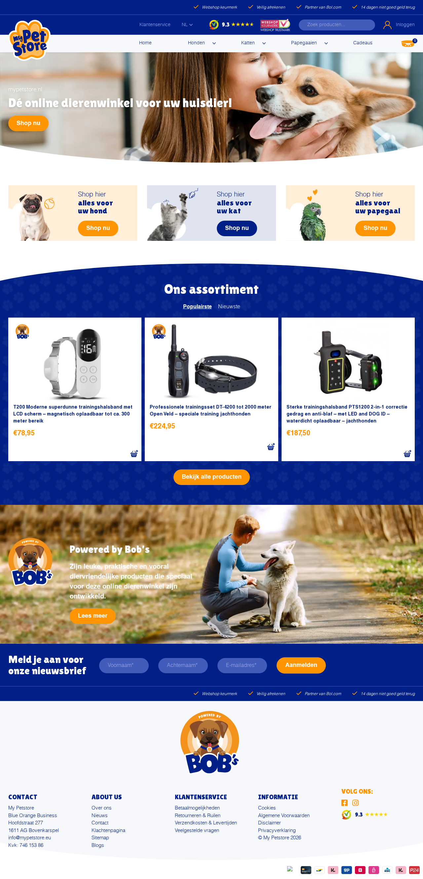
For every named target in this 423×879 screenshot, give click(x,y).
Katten (248, 43)
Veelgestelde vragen (197, 830)
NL (185, 24)
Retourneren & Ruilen (197, 815)
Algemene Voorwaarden (284, 815)
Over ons (102, 808)
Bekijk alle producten (212, 477)
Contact (100, 822)
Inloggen (405, 24)
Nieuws (100, 815)
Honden (196, 43)
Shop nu (28, 123)
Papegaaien (304, 43)
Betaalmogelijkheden (197, 808)
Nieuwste (229, 307)
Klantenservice (155, 24)
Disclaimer (269, 822)
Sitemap (100, 837)
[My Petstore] (29, 40)
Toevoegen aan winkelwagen (134, 453)
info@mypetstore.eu (29, 837)
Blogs (98, 845)
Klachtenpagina (108, 830)
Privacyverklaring (277, 830)
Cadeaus (362, 43)
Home (145, 43)
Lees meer (92, 616)
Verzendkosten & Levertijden (206, 822)
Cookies (267, 808)
